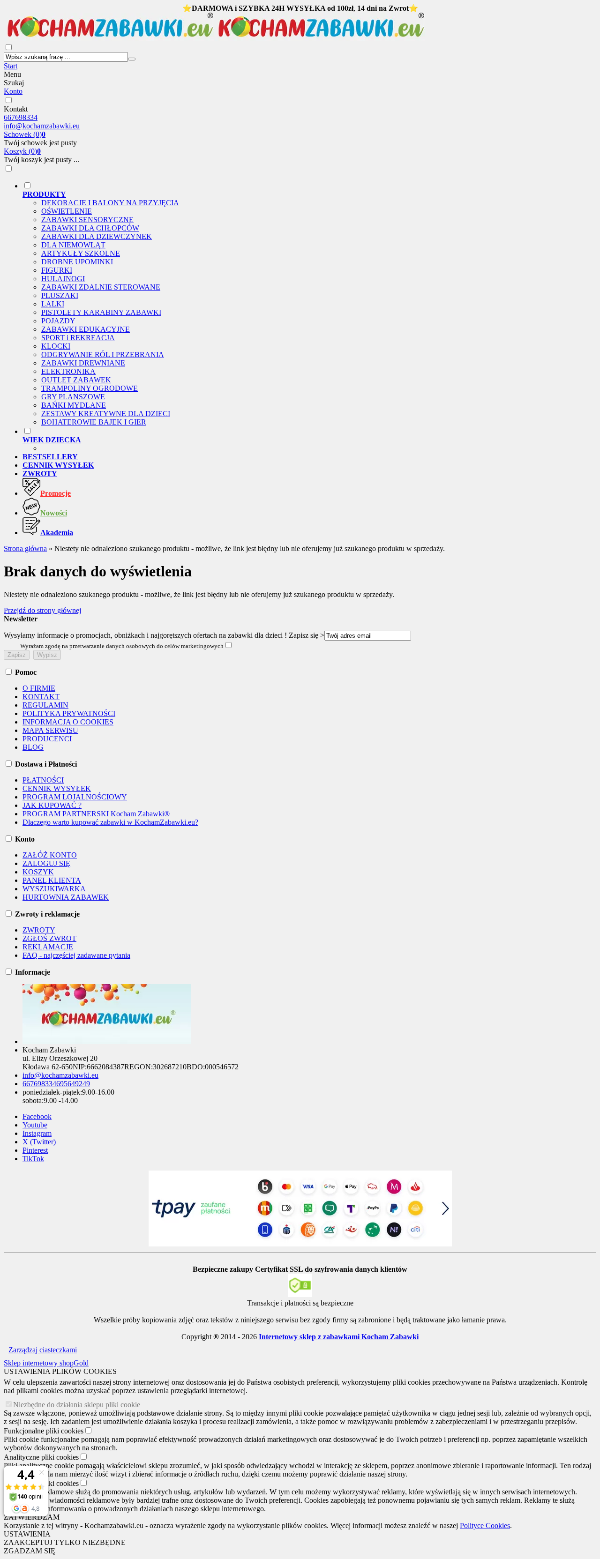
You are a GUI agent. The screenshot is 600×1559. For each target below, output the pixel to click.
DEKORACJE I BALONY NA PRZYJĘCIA (110, 203)
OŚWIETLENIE (66, 211)
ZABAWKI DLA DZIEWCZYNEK (96, 236)
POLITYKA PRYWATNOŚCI (68, 713)
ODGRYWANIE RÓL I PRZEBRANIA (102, 354)
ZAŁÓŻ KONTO (49, 855)
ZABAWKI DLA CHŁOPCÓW (90, 228)
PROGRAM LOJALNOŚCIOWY (74, 797)
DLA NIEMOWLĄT (73, 245)
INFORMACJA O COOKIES (67, 722)
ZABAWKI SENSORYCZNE (87, 220)
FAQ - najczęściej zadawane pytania (76, 955)
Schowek (24, 134)
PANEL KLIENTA (51, 880)
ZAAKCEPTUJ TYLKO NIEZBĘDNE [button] (65, 1542)
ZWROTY (38, 930)
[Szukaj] (131, 59)
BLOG (33, 747)
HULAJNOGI (63, 279)
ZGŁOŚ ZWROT (49, 938)
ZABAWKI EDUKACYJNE (85, 329)
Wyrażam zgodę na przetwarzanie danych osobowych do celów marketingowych (122, 645)
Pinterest (35, 1150)
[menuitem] (309, 303)
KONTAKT (41, 697)
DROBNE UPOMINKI (77, 262)
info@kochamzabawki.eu (42, 126)
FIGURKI (56, 270)
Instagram (37, 1133)
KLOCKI (55, 346)
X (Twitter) (39, 1142)
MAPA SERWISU (50, 730)
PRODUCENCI (47, 739)
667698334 (21, 117)
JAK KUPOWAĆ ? (52, 805)
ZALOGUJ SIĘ (46, 863)
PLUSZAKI (59, 295)
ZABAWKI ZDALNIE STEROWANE (100, 287)
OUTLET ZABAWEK (76, 380)
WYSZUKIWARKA (54, 889)
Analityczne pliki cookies (41, 1457)
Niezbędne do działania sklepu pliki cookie (76, 1405)
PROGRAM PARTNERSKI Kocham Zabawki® (96, 814)
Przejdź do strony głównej (42, 610)
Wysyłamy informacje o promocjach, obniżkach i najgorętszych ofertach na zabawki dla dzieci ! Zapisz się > (164, 635)
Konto (13, 91)
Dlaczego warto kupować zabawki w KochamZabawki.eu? (110, 822)
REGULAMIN (45, 705)
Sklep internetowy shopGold (46, 1363)
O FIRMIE (38, 688)
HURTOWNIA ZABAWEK (65, 897)
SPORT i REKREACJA (78, 338)
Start (10, 66)
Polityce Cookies (485, 1525)
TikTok (33, 1159)
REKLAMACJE (47, 947)
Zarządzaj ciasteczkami (42, 1350)
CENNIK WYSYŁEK (56, 788)
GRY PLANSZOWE (73, 397)
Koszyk (22, 151)
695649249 (73, 1084)
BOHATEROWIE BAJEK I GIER (93, 422)
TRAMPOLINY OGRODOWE (89, 388)
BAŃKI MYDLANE (73, 405)
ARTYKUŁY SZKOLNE (80, 253)
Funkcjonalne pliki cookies (43, 1431)
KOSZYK (38, 872)
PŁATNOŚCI (43, 780)
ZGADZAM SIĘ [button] (29, 1551)
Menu (12, 74)
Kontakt (16, 109)
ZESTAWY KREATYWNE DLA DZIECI (105, 414)
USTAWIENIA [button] (27, 1534)
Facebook (37, 1116)
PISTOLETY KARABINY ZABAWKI (101, 312)
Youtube (34, 1125)
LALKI (52, 304)
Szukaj (14, 83)
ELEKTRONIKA (68, 371)
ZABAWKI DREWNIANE (83, 363)
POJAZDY (58, 321)
